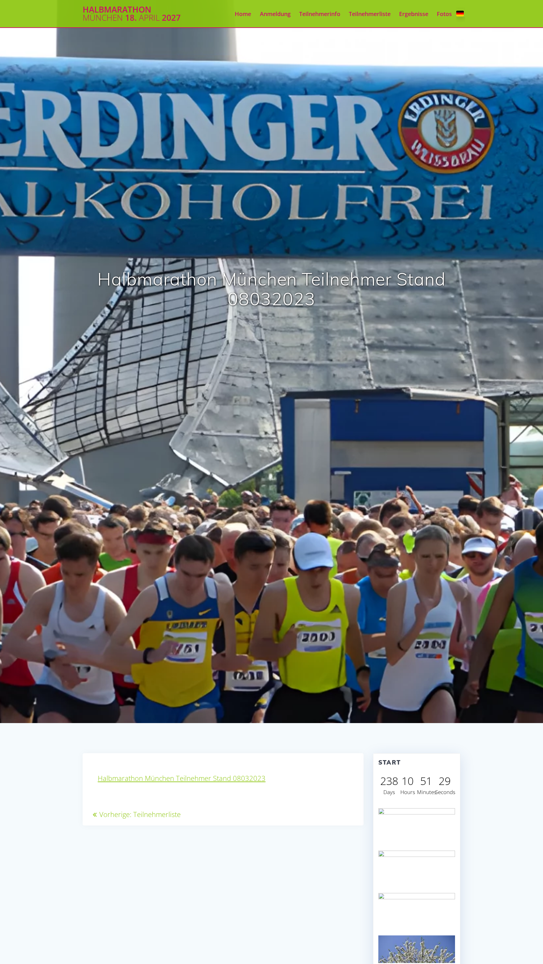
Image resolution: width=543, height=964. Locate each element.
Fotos (444, 14)
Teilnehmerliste (370, 14)
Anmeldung (275, 14)
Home (243, 14)
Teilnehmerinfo (319, 14)
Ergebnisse (413, 14)
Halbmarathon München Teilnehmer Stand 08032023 (182, 778)
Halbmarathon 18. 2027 (132, 14)
